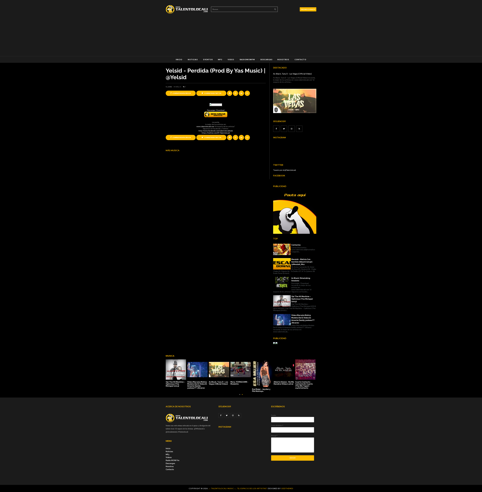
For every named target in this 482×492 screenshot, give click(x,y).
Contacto (300, 60)
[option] (176, 373)
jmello (170, 87)
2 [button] (242, 395)
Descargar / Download (215, 110)
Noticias (193, 60)
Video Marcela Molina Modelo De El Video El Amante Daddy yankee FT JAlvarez (303, 319)
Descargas (266, 60)
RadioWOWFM (247, 60)
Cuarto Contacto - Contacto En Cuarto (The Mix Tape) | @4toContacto (304, 385)
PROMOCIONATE (308, 9)
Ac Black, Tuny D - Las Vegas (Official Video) (292, 73)
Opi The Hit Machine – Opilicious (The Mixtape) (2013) (302, 298)
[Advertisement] (241, 37)
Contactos (295, 245)
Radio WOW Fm (172, 460)
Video (231, 60)
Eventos (208, 60)
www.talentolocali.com (205, 126)
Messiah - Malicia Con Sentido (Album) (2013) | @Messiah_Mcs (301, 261)
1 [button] (239, 395)
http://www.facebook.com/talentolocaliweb (216, 131)
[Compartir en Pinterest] (247, 93)
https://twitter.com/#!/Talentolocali (216, 133)
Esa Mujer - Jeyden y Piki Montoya (261, 390)
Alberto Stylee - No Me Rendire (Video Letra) (284, 383)
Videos (169, 457)
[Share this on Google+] (229, 93)
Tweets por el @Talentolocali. (284, 170)
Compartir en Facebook (181, 93)
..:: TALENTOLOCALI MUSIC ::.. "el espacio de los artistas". (238, 488)
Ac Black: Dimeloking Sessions (300, 279)
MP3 (220, 60)
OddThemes (287, 488)
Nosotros (283, 60)
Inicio (179, 60)
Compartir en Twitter (212, 93)
